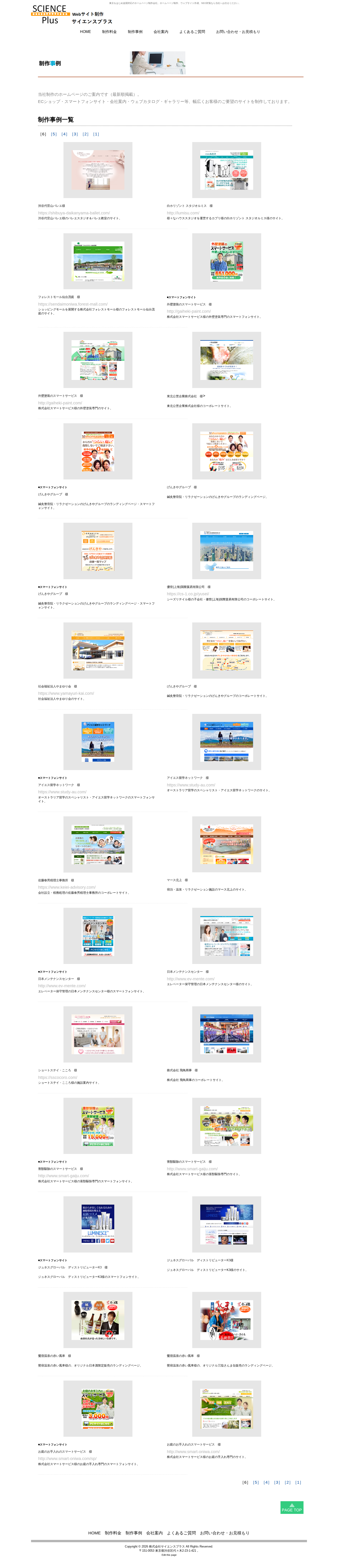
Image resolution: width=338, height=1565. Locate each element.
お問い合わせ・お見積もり (238, 32)
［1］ (96, 134)
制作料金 (109, 32)
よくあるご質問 (192, 32)
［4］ (64, 134)
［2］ (85, 134)
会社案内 (161, 32)
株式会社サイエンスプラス (167, 1546)
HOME (85, 32)
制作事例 (135, 32)
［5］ (54, 134)
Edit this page (169, 1554)
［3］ (75, 134)
